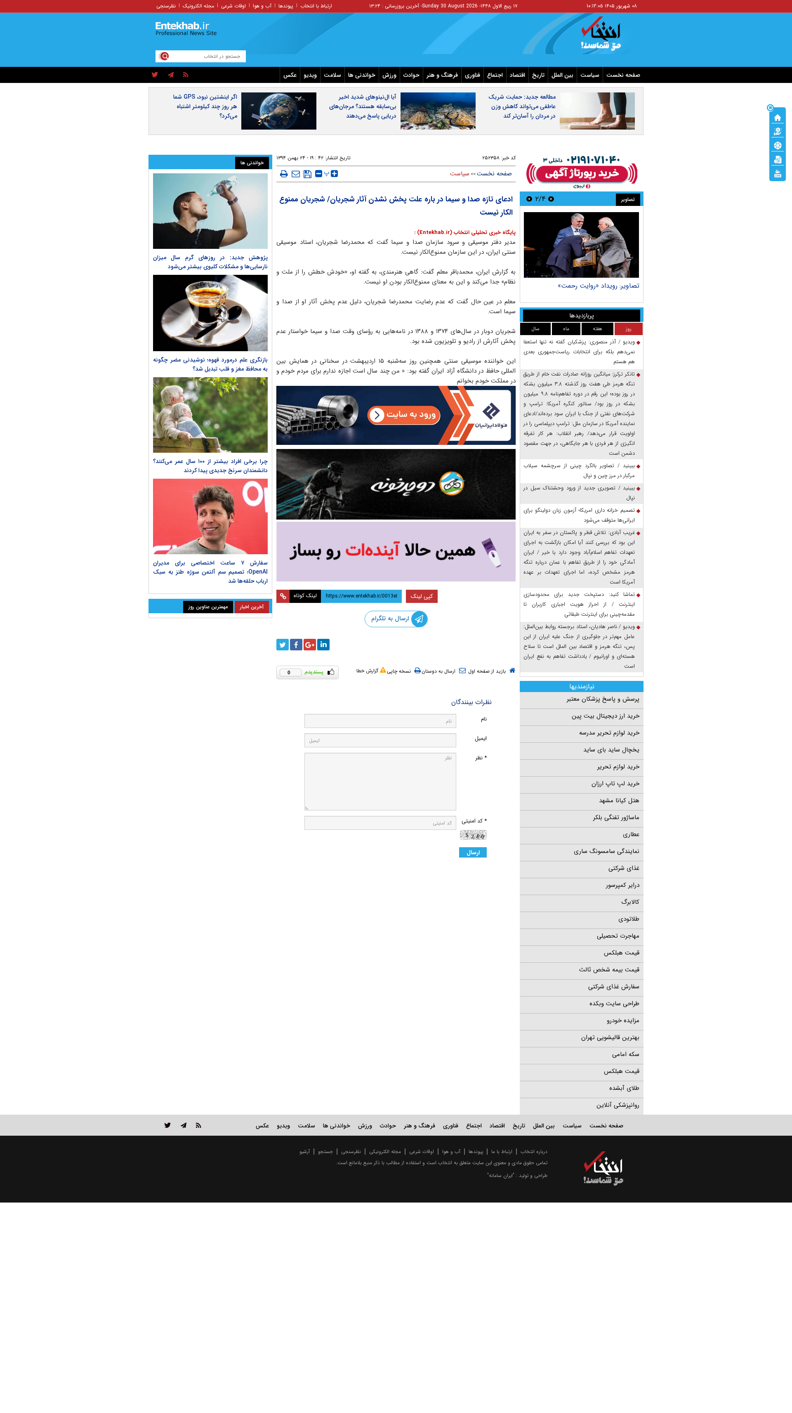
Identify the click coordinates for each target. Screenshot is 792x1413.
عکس (290, 75)
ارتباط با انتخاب (316, 6)
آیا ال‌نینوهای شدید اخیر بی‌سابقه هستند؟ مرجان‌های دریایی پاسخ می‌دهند (362, 106)
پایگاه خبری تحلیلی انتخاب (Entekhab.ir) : (465, 232)
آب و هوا (262, 6)
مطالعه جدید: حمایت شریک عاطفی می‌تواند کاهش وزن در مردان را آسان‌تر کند (522, 106)
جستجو (325, 1151)
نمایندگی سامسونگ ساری (606, 851)
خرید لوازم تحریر (618, 767)
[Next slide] (529, 198)
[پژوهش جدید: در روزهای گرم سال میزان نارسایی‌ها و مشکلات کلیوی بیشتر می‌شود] (210, 211)
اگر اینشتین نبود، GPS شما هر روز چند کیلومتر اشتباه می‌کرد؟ (205, 106)
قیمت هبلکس (621, 953)
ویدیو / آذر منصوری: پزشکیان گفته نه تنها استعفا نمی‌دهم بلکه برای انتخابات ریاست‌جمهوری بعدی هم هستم (579, 352)
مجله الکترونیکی (385, 1151)
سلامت (332, 75)
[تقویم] (777, 159)
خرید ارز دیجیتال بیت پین (605, 716)
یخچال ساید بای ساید (611, 750)
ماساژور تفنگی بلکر (616, 817)
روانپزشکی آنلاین (617, 1105)
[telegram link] (183, 1125)
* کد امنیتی (474, 821)
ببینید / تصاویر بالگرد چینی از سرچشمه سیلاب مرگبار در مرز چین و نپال (579, 470)
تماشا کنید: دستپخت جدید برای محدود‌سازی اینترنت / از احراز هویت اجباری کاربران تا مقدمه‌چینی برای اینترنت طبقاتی (579, 604)
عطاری (631, 834)
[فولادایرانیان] (396, 415)
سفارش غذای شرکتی (613, 987)
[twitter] (154, 75)
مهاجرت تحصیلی (618, 936)
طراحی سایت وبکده (614, 1004)
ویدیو (310, 75)
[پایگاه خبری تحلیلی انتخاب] (607, 37)
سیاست (589, 75)
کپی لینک (422, 596)
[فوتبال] (777, 145)
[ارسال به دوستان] (296, 173)
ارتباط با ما (501, 1151)
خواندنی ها (361, 75)
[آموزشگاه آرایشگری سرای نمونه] (396, 551)
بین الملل (562, 75)
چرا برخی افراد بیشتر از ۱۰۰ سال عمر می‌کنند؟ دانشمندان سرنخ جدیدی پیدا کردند (210, 466)
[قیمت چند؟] (777, 131)
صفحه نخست (623, 75)
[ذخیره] (307, 174)
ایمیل (481, 738)
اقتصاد (517, 75)
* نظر (481, 758)
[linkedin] (323, 644)
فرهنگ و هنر (442, 75)
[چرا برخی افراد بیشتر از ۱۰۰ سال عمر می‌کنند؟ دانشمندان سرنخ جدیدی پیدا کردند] (210, 415)
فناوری (472, 75)
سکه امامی (625, 1054)
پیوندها (285, 6)
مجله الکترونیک (198, 6)
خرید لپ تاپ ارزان (615, 784)
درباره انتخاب (534, 1151)
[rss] (185, 75)
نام (484, 719)
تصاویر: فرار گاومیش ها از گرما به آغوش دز (581, 286)
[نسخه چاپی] (284, 173)
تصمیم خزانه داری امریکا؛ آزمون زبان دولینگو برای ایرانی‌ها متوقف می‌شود (579, 515)
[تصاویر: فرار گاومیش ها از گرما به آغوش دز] (581, 245)
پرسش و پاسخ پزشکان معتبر (603, 699)
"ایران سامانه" (500, 1175)
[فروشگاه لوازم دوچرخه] (396, 484)
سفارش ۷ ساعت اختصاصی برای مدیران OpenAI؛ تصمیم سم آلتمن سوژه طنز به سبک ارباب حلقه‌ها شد (210, 572)
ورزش (389, 75)
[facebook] (296, 644)
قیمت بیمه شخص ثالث (609, 970)
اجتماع (495, 75)
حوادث (411, 75)
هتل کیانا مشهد (619, 801)
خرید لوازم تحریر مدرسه (609, 733)
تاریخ (538, 75)
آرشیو (304, 1151)
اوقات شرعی (233, 6)
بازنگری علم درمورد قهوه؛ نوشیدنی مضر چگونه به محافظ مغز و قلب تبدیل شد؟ (210, 364)
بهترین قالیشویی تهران (610, 1037)
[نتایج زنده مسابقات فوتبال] (777, 173)
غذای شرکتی (623, 868)
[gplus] (310, 644)
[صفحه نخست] (777, 117)
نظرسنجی (166, 6)
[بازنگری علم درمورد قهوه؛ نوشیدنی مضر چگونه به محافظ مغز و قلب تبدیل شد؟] (210, 313)
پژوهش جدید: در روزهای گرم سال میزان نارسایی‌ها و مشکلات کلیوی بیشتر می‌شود (210, 262)
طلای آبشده (624, 1088)
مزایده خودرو (623, 1020)
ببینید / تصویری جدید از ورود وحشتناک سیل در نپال (579, 493)
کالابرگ (630, 902)
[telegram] (171, 75)
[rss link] (198, 1125)
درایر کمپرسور (622, 885)
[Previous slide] (551, 198)
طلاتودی (628, 919)
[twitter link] (167, 1125)
